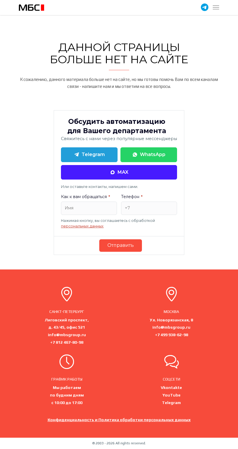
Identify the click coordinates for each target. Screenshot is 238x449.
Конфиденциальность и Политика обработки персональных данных (119, 419)
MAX (123, 172)
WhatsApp (152, 154)
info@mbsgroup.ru (67, 334)
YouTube (172, 395)
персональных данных (82, 226)
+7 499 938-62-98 (171, 334)
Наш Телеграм (204, 7)
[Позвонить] (171, 295)
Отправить (120, 245)
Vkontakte (171, 387)
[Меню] (216, 7)
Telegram (93, 154)
